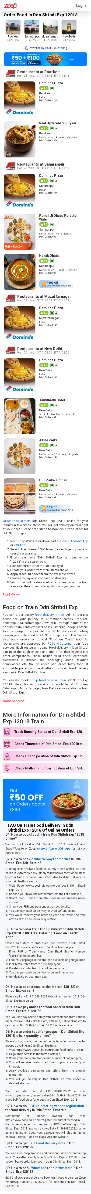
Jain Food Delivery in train (48, 1143)
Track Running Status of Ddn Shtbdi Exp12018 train (51, 732)
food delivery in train (50, 614)
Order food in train (17, 521)
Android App (45, 848)
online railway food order (50, 859)
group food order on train (48, 680)
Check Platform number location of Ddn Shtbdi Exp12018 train (51, 768)
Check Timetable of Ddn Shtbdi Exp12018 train (50, 744)
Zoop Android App (75, 541)
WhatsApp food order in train (53, 1168)
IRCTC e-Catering (59, 643)
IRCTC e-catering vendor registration (56, 1106)
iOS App (19, 545)
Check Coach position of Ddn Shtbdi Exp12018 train (51, 756)
